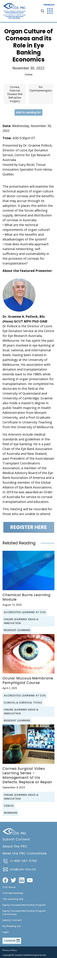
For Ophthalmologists (41, 88)
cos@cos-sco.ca (23, 869)
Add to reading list (28, 112)
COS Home (9, 887)
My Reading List (12, 926)
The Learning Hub (13, 899)
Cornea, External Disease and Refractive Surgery (14, 94)
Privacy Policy (10, 950)
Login (6, 932)
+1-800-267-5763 (23, 861)
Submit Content (16, 839)
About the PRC (15, 846)
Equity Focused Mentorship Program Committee (24, 912)
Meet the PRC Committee (25, 853)
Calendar (10, 940)
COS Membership (13, 893)
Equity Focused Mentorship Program (24, 905)
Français (49, 4)
